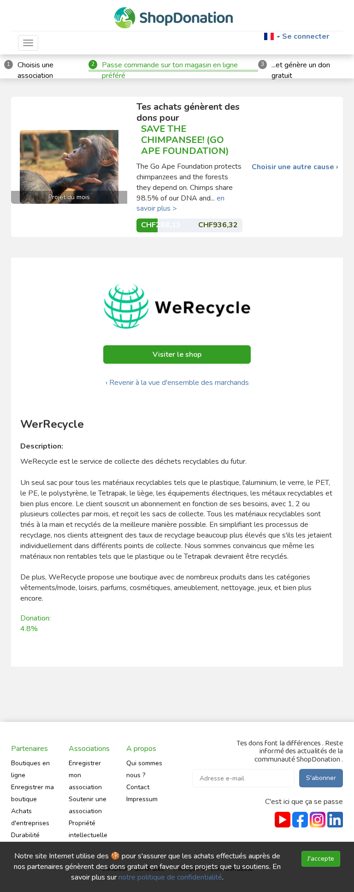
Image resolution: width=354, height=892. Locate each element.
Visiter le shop (177, 354)
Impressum (142, 799)
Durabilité (25, 835)
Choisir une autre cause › (295, 167)
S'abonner (321, 778)
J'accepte (320, 858)
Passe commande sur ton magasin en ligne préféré (170, 70)
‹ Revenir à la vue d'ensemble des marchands (177, 383)
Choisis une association (35, 70)
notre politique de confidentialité (170, 877)
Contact (137, 787)
